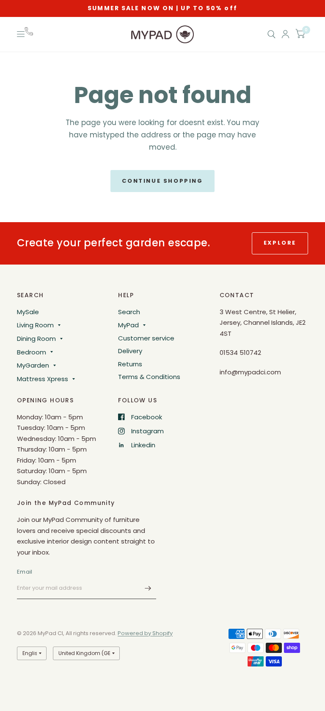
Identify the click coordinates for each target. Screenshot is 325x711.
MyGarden (33, 365)
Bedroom (31, 352)
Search (129, 311)
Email (24, 572)
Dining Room (36, 338)
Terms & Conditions (149, 376)
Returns (130, 364)
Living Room (35, 325)
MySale (28, 311)
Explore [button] (280, 243)
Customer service (146, 338)
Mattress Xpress (42, 378)
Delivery (130, 350)
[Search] (271, 34)
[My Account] (285, 34)
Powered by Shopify (145, 633)
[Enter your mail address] (147, 588)
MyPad (128, 325)
